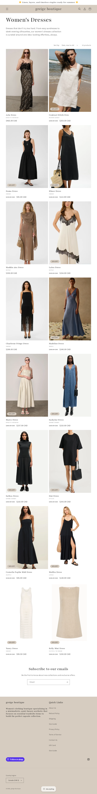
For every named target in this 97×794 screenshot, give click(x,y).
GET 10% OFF (48, 406)
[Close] (81, 377)
